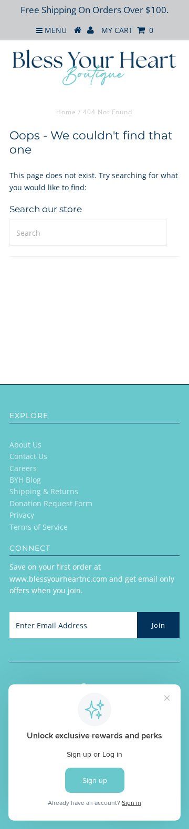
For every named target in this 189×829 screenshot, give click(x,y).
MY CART (127, 30)
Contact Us (28, 456)
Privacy (21, 515)
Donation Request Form (50, 503)
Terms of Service (38, 527)
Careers (23, 468)
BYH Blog (25, 480)
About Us (25, 445)
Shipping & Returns (43, 491)
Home (66, 111)
